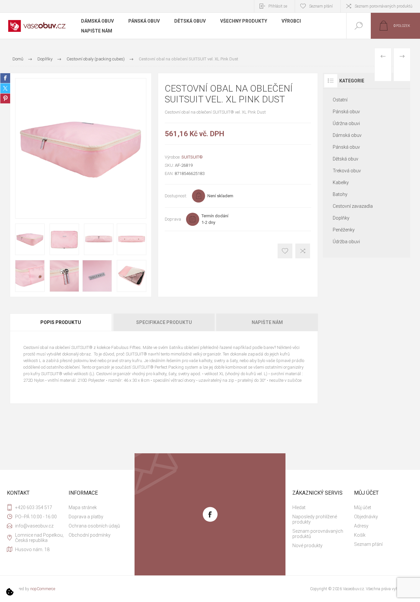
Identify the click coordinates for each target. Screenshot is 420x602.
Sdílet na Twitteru (5, 88)
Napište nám (267, 322)
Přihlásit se (277, 6)
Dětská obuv (345, 158)
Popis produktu (60, 322)
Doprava (173, 219)
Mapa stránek (83, 507)
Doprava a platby (86, 516)
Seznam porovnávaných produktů (383, 6)
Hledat (298, 507)
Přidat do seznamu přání (285, 251)
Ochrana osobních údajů (94, 525)
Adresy (361, 525)
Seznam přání (368, 544)
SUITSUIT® (192, 157)
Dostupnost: (176, 195)
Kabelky (341, 182)
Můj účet (362, 507)
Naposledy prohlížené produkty (314, 519)
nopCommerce (42, 589)
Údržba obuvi (346, 241)
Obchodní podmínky (90, 535)
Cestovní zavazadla (353, 206)
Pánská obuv (346, 111)
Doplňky (341, 218)
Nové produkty (307, 545)
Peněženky (344, 229)
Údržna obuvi (346, 123)
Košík (360, 535)
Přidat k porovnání (302, 251)
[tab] (61, 322)
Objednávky (366, 516)
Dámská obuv (347, 135)
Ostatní (340, 99)
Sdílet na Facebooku (5, 78)
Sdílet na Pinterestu (5, 98)
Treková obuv (347, 170)
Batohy (340, 194)
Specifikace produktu (164, 322)
